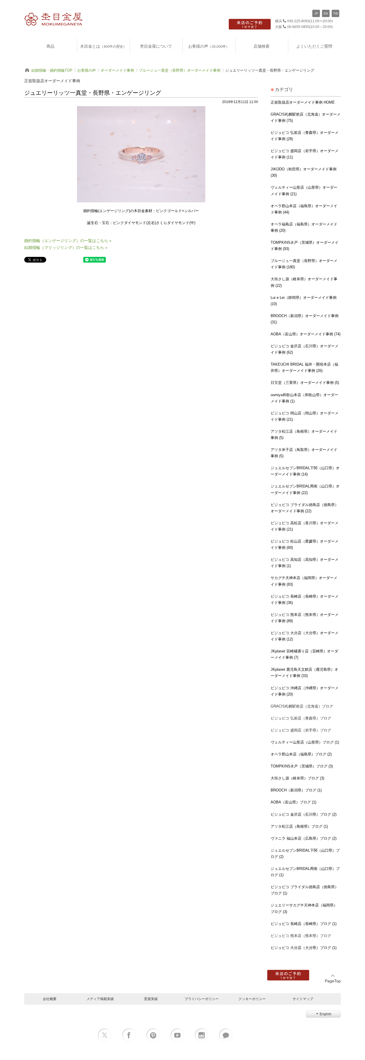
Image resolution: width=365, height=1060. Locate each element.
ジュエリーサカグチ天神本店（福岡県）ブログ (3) (304, 908)
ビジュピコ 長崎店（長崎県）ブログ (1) (303, 924)
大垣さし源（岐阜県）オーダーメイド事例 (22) (304, 282)
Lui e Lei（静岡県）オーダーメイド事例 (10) (303, 300)
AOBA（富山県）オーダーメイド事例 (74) (305, 334)
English (325, 1014)
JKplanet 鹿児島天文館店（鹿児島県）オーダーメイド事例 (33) (304, 672)
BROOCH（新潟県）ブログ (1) (296, 790)
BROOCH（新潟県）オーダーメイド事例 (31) (304, 319)
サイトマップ (303, 999)
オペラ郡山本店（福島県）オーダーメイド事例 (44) (304, 209)
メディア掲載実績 (100, 999)
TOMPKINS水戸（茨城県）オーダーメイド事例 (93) (304, 245)
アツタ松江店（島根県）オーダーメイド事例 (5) (304, 434)
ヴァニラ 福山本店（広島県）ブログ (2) (303, 838)
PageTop (333, 981)
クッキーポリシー (252, 999)
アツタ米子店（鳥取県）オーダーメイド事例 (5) (304, 453)
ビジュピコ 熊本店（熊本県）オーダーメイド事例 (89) (304, 617)
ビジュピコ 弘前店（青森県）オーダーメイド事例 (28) (304, 135)
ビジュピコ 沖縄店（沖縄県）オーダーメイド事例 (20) (304, 691)
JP (316, 13)
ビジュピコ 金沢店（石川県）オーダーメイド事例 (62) (304, 349)
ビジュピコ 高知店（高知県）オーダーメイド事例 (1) (304, 562)
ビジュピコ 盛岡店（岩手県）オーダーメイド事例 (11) (304, 154)
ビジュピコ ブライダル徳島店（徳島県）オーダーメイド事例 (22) (304, 508)
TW (335, 13)
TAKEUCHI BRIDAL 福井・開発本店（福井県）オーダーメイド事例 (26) (304, 367)
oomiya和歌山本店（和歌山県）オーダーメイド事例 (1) (304, 398)
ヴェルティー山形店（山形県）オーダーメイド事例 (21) (304, 190)
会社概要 (49, 999)
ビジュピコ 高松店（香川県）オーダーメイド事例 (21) (304, 526)
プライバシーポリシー (201, 999)
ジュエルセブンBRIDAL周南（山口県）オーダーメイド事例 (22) (305, 489)
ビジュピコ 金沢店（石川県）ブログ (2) (303, 814)
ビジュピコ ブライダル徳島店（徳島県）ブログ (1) (304, 890)
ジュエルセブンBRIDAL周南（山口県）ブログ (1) (305, 871)
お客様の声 (208, 46)
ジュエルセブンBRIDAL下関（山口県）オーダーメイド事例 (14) (305, 471)
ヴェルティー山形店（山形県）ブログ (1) (305, 742)
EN (326, 13)
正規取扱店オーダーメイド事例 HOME (303, 102)
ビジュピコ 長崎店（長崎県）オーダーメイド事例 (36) (304, 599)
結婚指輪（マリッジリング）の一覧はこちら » (66, 247)
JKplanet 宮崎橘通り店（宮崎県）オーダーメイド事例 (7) (304, 654)
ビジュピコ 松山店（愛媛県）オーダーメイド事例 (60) (304, 544)
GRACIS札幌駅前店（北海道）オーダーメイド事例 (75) (305, 117)
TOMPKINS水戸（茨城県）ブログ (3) (302, 766)
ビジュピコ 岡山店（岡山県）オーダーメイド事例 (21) (304, 416)
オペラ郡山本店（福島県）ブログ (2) (301, 754)
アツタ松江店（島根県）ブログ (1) (299, 826)
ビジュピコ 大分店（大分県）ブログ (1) (303, 948)
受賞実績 (151, 999)
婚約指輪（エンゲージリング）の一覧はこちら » (67, 240)
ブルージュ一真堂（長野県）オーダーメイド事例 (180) (304, 264)
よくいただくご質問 (314, 46)
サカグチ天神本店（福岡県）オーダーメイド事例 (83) (304, 581)
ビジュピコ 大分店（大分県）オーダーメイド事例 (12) (304, 636)
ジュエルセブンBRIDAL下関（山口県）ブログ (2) (305, 853)
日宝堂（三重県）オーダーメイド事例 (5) (305, 382)
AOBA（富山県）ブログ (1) (293, 802)
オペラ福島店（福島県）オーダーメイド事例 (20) (304, 227)
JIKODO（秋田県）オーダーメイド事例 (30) (303, 172)
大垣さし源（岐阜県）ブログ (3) (297, 778)
